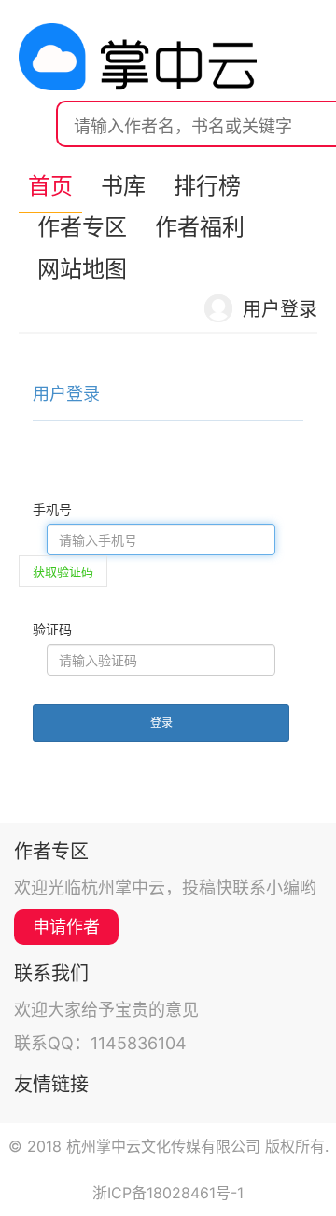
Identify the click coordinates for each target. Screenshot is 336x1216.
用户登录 (280, 309)
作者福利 (200, 226)
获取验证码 (63, 571)
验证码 (52, 629)
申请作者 (66, 926)
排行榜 (207, 185)
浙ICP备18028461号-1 (168, 1192)
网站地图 (82, 268)
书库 (123, 185)
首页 (50, 185)
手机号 (52, 509)
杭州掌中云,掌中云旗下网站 (138, 56)
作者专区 (82, 226)
